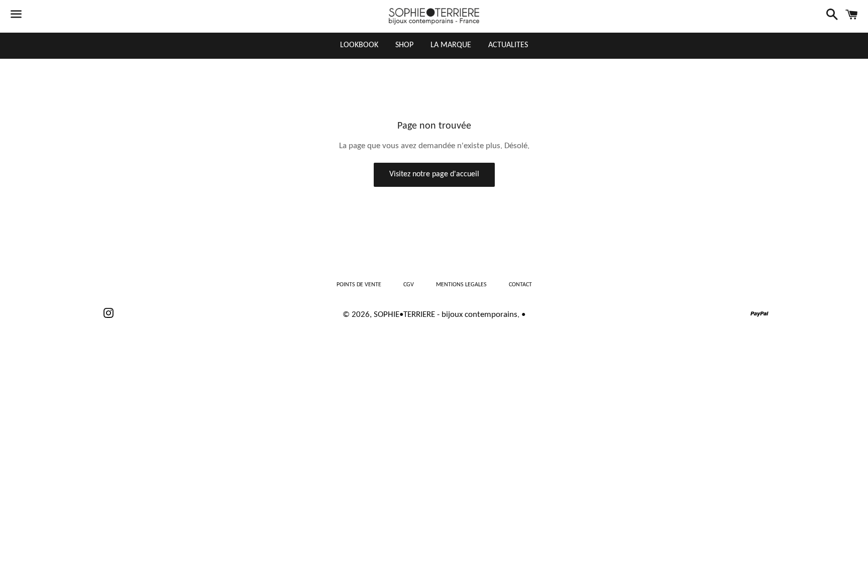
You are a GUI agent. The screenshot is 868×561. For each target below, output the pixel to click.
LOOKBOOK (359, 45)
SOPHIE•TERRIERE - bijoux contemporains (445, 314)
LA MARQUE (450, 45)
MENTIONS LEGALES (461, 285)
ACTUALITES (508, 45)
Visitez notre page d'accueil (434, 174)
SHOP (404, 45)
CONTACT (520, 285)
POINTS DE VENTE (359, 285)
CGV (408, 285)
